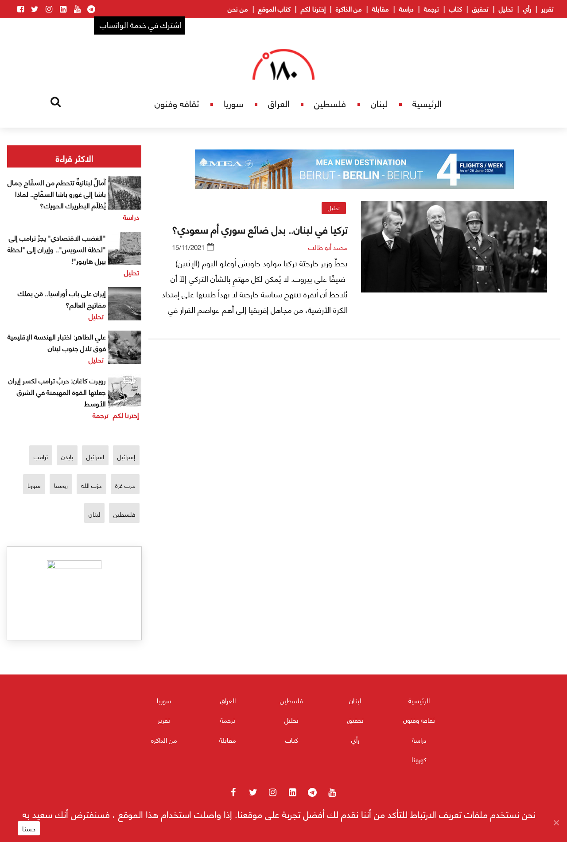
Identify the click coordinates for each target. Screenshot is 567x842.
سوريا (233, 103)
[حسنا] (555, 822)
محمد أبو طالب (328, 247)
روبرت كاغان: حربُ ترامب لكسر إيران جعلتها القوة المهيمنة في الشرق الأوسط (57, 391)
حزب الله (91, 485)
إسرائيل (126, 456)
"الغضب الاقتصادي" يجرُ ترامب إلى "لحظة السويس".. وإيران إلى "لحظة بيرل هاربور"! (57, 249)
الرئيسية (427, 103)
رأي (527, 8)
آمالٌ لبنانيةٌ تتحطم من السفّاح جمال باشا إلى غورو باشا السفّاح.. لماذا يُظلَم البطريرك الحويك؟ (57, 193)
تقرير (547, 8)
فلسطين (330, 103)
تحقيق (480, 8)
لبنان (379, 103)
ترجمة (431, 8)
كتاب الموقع (274, 8)
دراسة (406, 8)
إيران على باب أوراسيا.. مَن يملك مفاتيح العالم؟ (62, 298)
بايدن (67, 456)
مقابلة (380, 8)
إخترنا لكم (313, 8)
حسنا (28, 828)
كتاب (455, 8)
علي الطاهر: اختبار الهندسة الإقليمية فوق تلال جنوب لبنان (57, 342)
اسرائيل (95, 456)
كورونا (419, 759)
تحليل (506, 8)
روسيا (61, 485)
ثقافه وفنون (177, 103)
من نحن (238, 8)
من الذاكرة (349, 8)
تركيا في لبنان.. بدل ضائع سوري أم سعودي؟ (260, 228)
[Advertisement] (354, 450)
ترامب (41, 456)
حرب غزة (125, 485)
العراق (279, 103)
